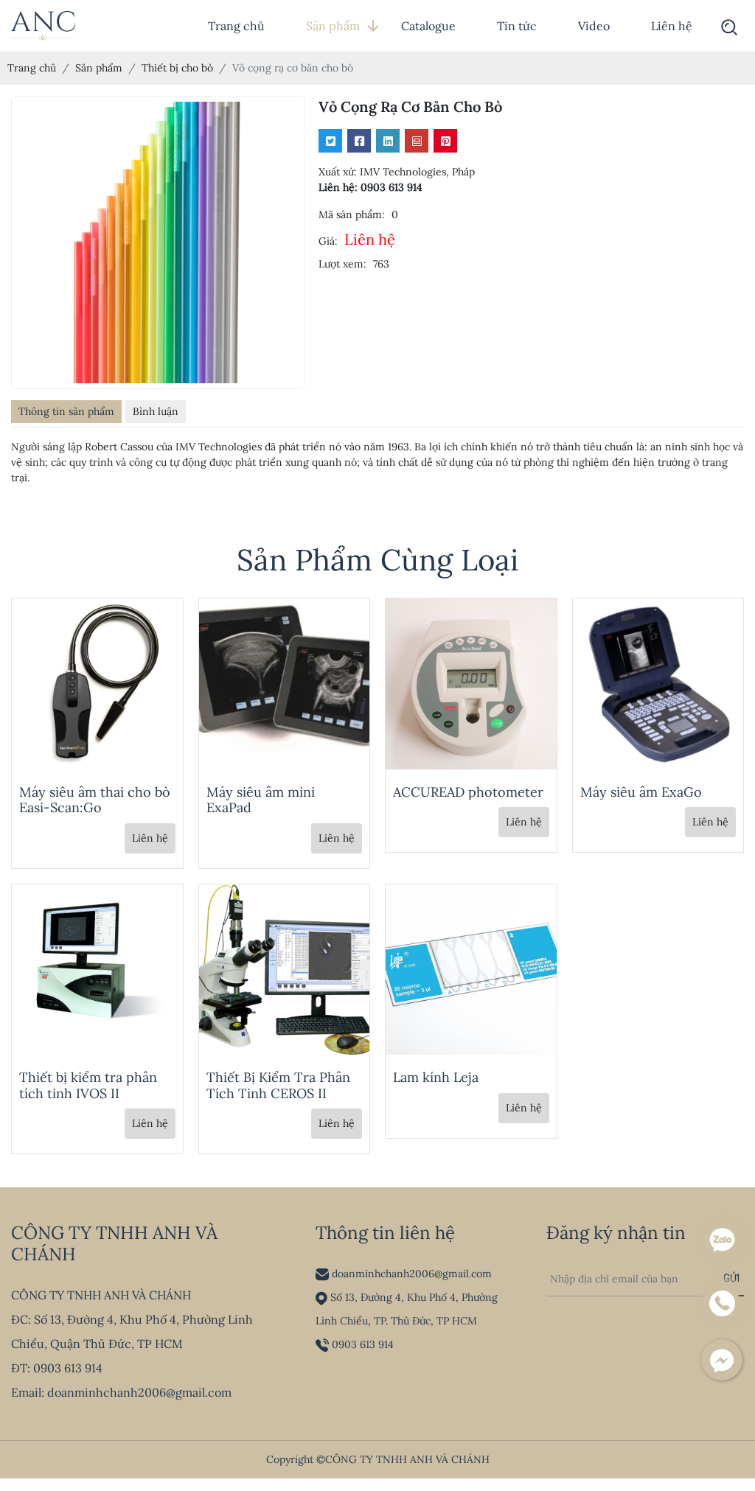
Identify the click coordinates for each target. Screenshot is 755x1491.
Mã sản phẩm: (352, 214)
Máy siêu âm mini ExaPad (260, 800)
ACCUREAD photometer (468, 791)
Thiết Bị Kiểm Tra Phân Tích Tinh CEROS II (278, 1085)
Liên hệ (671, 25)
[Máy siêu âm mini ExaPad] (284, 682)
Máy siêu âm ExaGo (641, 791)
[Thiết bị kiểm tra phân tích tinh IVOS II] (97, 968)
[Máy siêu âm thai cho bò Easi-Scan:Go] (97, 682)
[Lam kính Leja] (471, 968)
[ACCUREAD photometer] (471, 682)
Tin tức (517, 25)
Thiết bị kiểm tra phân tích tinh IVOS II (88, 1085)
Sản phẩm (333, 25)
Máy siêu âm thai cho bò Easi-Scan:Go (94, 800)
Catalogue (428, 25)
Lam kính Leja (436, 1077)
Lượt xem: (342, 263)
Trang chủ (236, 25)
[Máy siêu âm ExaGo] (658, 682)
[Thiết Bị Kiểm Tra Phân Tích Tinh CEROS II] (284, 968)
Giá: (328, 241)
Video (594, 25)
